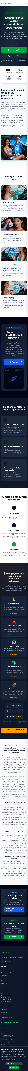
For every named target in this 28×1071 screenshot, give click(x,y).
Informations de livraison (6, 1017)
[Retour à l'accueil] (6, 2)
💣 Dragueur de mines (6, 1001)
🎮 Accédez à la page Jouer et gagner (14, 730)
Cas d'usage (3, 975)
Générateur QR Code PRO (9, 1020)
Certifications (4, 1012)
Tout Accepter (14, 1067)
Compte (3, 986)
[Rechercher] (22, 2)
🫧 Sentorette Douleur (6, 999)
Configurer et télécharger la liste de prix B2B (13, 50)
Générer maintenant (13, 936)
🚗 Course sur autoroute (6, 995)
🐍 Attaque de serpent (6, 993)
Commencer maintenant (10, 909)
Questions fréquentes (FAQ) (7, 1015)
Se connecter (6, 1025)
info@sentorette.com (8, 1039)
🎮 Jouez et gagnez (6, 990)
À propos (3, 970)
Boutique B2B (4, 983)
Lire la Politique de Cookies (8, 1059)
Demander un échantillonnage (10, 1022)
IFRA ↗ (15, 264)
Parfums (3, 980)
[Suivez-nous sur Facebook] (2, 961)
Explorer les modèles (14, 56)
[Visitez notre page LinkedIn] (6, 961)
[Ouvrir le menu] (25, 3)
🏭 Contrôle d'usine (5, 997)
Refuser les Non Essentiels (14, 1063)
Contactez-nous (4, 1009)
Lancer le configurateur (13, 361)
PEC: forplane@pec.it (6, 1042)
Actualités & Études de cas (7, 972)
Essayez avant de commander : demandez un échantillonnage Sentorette (14, 61)
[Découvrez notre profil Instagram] (9, 961)
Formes (3, 978)
